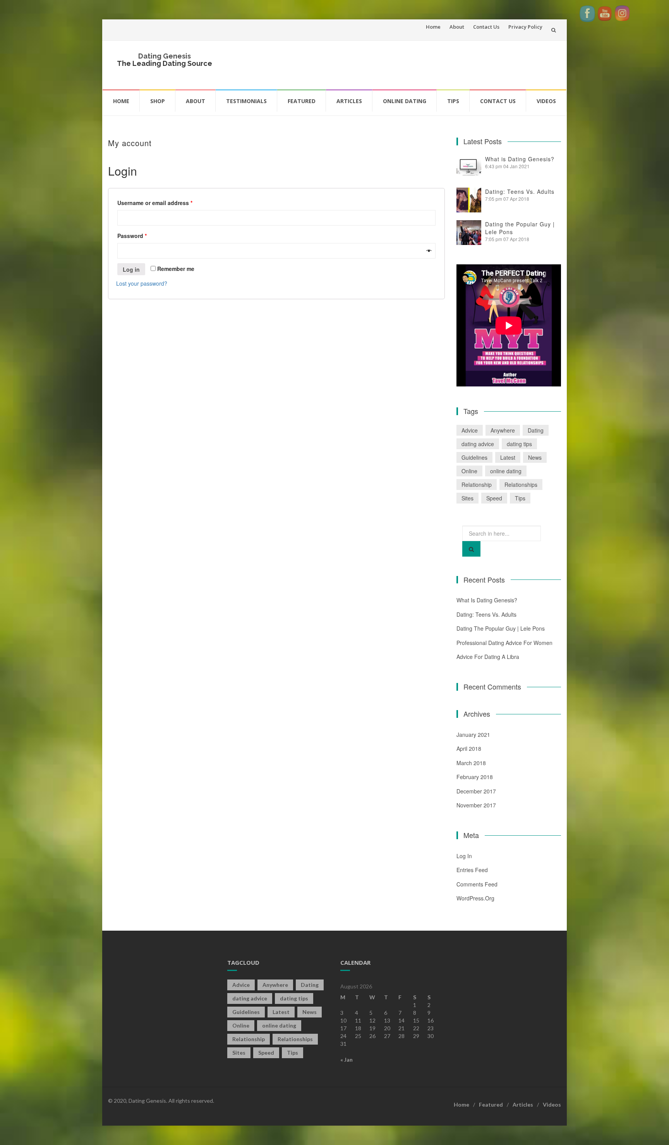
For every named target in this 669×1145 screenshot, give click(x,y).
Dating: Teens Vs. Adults (519, 191)
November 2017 (476, 805)
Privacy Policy (525, 26)
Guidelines (474, 457)
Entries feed (472, 870)
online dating (505, 471)
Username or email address (154, 203)
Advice (469, 430)
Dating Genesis (164, 56)
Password (132, 236)
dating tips (519, 444)
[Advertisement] (414, 64)
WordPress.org (475, 898)
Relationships (520, 484)
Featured (302, 101)
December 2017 (476, 791)
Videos (546, 101)
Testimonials (246, 101)
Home (433, 26)
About (456, 26)
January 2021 (473, 734)
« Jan (346, 1059)
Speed (494, 498)
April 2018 (468, 748)
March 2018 (471, 763)
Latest (507, 457)
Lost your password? (141, 283)
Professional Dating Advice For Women (504, 643)
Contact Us (486, 26)
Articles (349, 101)
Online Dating (404, 101)
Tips (453, 101)
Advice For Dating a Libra (487, 656)
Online (469, 471)
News (535, 457)
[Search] (471, 549)
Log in (131, 269)
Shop (157, 101)
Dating (536, 430)
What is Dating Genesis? (519, 159)
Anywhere (503, 430)
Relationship (476, 484)
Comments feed (476, 884)
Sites (467, 498)
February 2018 (474, 777)
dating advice (477, 444)
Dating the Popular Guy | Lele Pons (500, 628)
